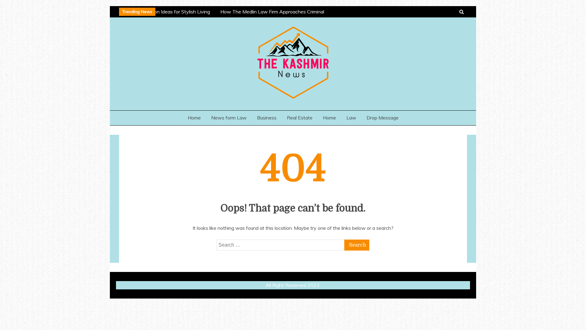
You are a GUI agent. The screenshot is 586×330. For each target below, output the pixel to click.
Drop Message (383, 118)
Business (267, 118)
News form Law (229, 118)
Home (194, 118)
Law (351, 118)
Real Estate (300, 118)
